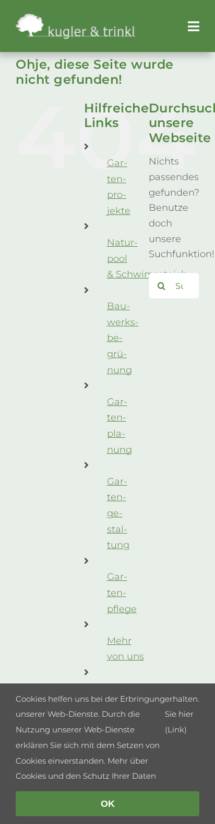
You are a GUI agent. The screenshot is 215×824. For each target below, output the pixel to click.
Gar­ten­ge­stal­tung (118, 513)
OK (108, 803)
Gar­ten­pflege (122, 592)
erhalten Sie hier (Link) (181, 714)
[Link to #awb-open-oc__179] (193, 26)
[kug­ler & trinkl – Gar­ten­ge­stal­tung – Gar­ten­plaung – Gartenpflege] (76, 17)
